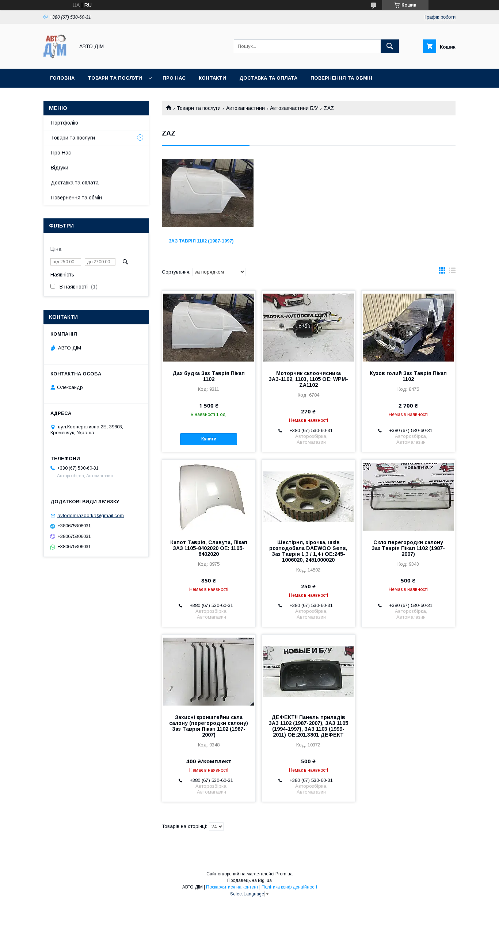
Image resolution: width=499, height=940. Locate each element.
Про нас (174, 78)
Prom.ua (284, 873)
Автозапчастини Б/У (294, 108)
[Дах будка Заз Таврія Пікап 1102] (208, 327)
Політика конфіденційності (289, 887)
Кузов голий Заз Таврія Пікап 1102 (408, 376)
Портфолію (64, 123)
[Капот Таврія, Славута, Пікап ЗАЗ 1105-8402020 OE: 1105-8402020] (208, 496)
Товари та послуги (115, 78)
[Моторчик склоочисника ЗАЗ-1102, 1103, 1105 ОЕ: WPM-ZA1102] (308, 327)
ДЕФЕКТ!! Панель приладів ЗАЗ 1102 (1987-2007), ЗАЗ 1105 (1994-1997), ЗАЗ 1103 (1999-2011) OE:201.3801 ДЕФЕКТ (308, 726)
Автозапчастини (245, 108)
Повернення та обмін (76, 197)
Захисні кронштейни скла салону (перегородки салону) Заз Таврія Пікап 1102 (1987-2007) (208, 726)
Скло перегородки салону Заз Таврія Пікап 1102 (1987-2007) (408, 548)
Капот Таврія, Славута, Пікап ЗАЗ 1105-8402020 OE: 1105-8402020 (208, 548)
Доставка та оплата (268, 78)
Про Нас (61, 153)
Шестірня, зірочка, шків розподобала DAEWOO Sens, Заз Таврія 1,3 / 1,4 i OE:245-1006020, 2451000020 (308, 551)
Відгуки (59, 168)
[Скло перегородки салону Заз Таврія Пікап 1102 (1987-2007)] (408, 496)
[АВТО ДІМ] (57, 59)
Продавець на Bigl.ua (249, 880)
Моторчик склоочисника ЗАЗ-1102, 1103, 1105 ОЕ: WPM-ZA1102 (308, 379)
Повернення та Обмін (341, 78)
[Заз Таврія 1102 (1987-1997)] (208, 195)
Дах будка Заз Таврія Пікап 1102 (208, 376)
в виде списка (452, 272)
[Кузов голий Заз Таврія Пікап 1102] (408, 327)
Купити (208, 439)
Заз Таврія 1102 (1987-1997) (200, 241)
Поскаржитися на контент (232, 887)
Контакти (212, 78)
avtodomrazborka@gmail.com (90, 515)
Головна (62, 78)
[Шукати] (390, 46)
